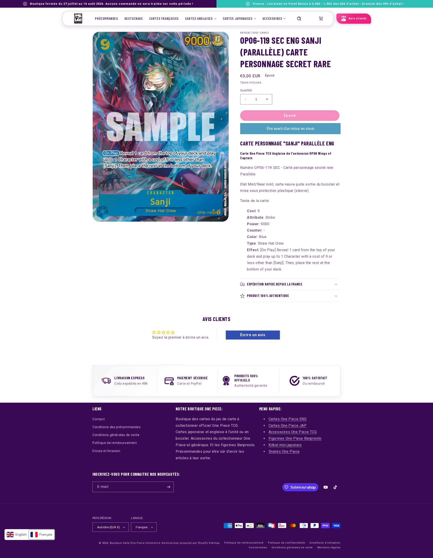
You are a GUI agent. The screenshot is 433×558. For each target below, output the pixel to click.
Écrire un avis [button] (252, 335)
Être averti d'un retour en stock (290, 128)
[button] (200, 18)
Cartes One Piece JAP (288, 425)
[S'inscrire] (168, 487)
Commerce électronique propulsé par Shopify (176, 543)
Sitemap (214, 543)
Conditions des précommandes (116, 427)
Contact (98, 419)
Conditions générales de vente (115, 435)
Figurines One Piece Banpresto (295, 438)
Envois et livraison (106, 451)
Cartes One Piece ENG (288, 419)
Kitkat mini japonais (285, 445)
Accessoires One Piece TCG (293, 432)
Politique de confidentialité (286, 542)
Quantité (246, 90)
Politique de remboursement (114, 443)
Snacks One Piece (284, 451)
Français (141, 527)
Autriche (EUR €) (108, 527)
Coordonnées (258, 547)
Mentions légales (329, 547)
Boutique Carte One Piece (127, 543)
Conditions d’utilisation (325, 542)
